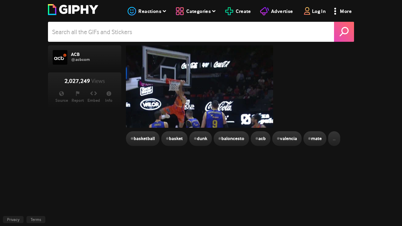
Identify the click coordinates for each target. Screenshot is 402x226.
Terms (36, 219)
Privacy (13, 219)
